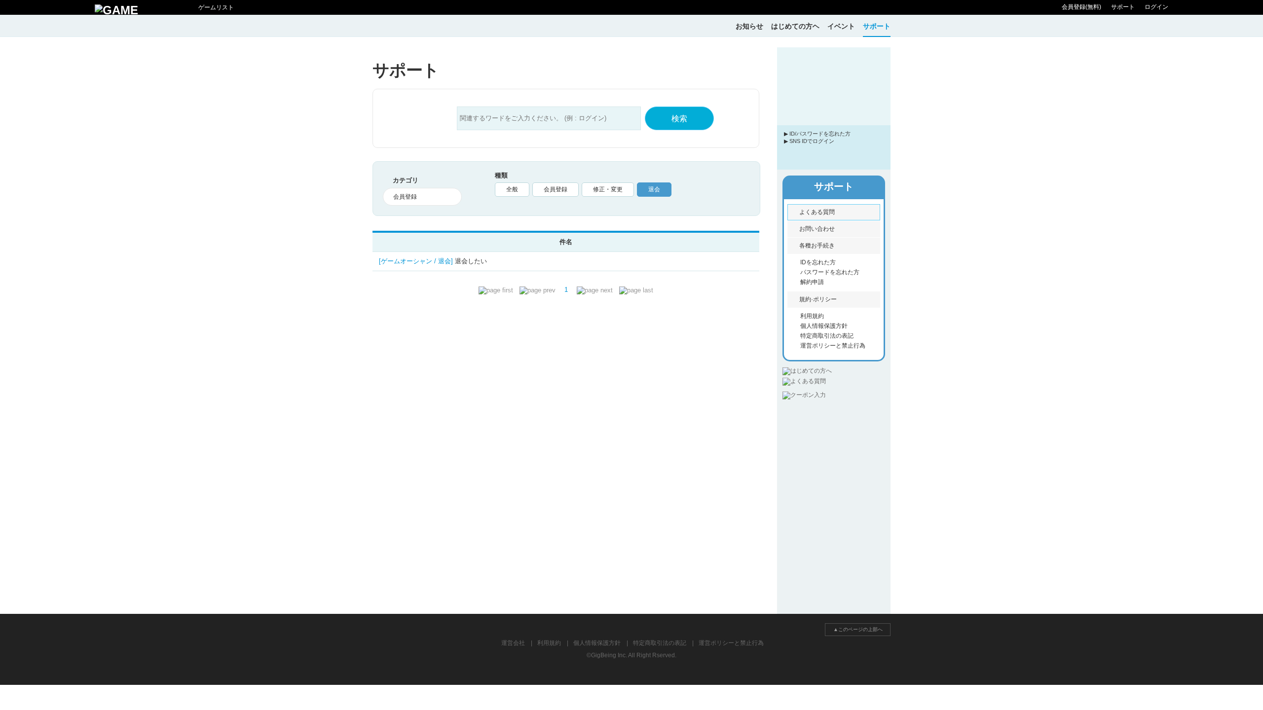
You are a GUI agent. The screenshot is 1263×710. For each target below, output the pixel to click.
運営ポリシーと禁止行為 (832, 345)
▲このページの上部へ (858, 629)
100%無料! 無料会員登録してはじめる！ (834, 104)
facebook (814, 155)
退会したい (433, 261)
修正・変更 (608, 189)
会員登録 (555, 189)
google (872, 155)
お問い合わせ (817, 228)
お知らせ (749, 26)
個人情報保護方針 (824, 325)
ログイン (1156, 6)
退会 (654, 189)
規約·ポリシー (818, 299)
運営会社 (513, 642)
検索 (679, 118)
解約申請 (812, 282)
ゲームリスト (216, 7)
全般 (512, 189)
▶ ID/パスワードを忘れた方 (817, 134)
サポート (1123, 6)
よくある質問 (817, 212)
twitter (795, 155)
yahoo (834, 155)
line (853, 155)
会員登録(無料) (1081, 6)
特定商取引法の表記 (827, 335)
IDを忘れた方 (818, 262)
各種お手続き (817, 245)
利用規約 (812, 316)
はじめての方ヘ (795, 26)
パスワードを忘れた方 (829, 272)
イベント (841, 26)
